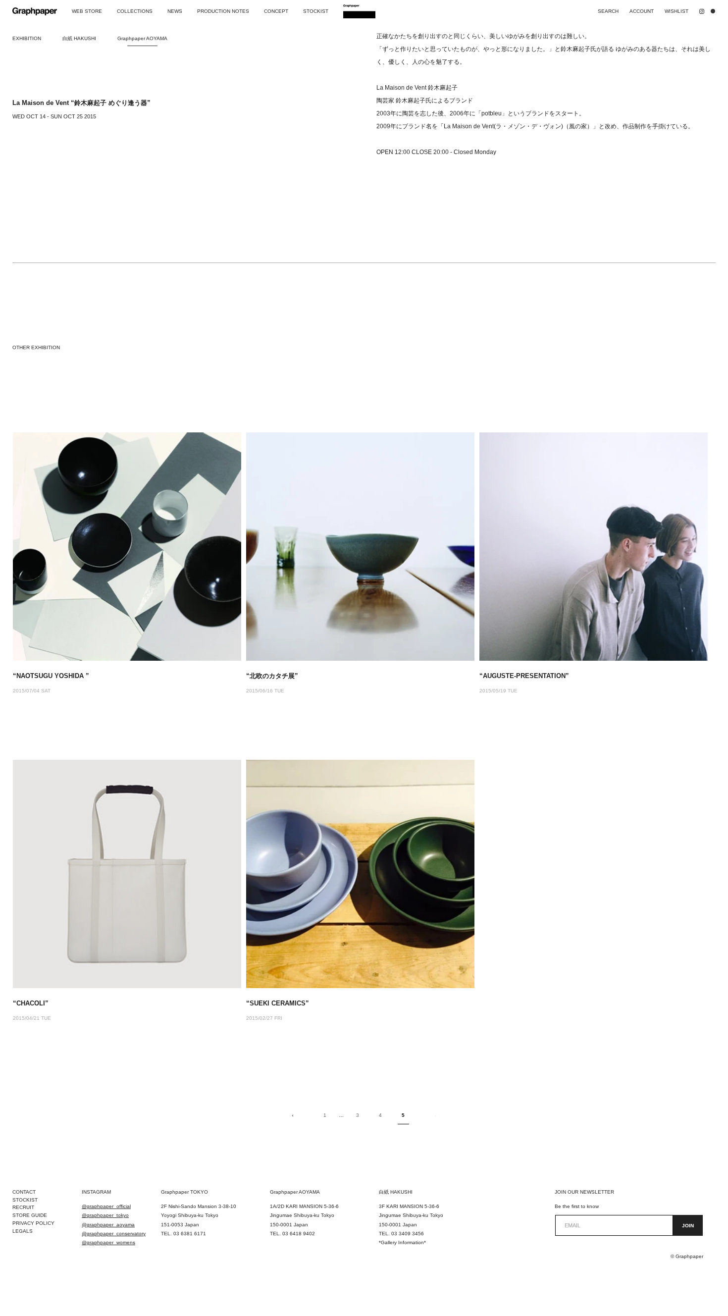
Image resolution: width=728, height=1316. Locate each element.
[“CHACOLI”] (127, 874)
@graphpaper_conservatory (114, 1233)
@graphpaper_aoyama (108, 1224)
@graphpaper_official (106, 1206)
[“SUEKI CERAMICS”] (360, 874)
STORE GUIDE (29, 1215)
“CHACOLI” (31, 1003)
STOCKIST (25, 1200)
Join (688, 1225)
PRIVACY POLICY (33, 1223)
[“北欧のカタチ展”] (360, 546)
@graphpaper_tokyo (105, 1215)
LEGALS (22, 1231)
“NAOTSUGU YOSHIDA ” (51, 676)
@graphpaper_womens (108, 1242)
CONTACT (24, 1192)
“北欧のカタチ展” (272, 676)
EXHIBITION (26, 38)
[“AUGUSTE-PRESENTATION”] (593, 546)
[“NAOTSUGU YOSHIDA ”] (127, 546)
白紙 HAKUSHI (79, 38)
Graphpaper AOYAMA (142, 38)
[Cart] (715, 11)
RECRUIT (23, 1207)
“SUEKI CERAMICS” (277, 1003)
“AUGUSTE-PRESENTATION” (524, 676)
